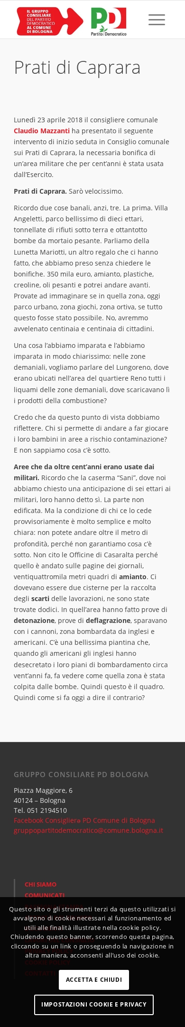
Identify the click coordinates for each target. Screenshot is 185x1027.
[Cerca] (134, 19)
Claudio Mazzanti (42, 130)
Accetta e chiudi (94, 980)
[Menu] (156, 19)
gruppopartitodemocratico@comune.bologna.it (88, 830)
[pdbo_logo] (76, 19)
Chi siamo (40, 884)
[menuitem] (134, 19)
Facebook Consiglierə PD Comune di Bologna (84, 820)
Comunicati (45, 895)
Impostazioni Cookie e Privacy (93, 1004)
